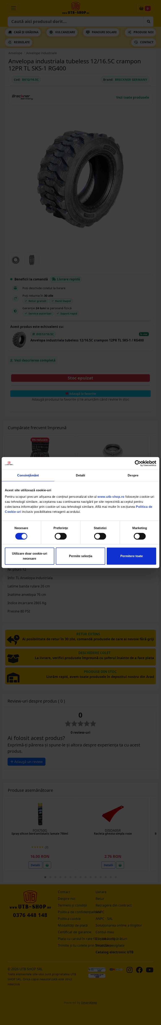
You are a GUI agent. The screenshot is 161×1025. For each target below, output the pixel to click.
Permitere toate (131, 556)
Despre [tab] (133, 475)
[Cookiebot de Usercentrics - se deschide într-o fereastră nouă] (137, 463)
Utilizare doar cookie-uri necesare (29, 556)
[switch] (61, 536)
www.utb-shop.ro (111, 496)
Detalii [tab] (80, 475)
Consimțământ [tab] (28, 475)
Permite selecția (80, 556)
